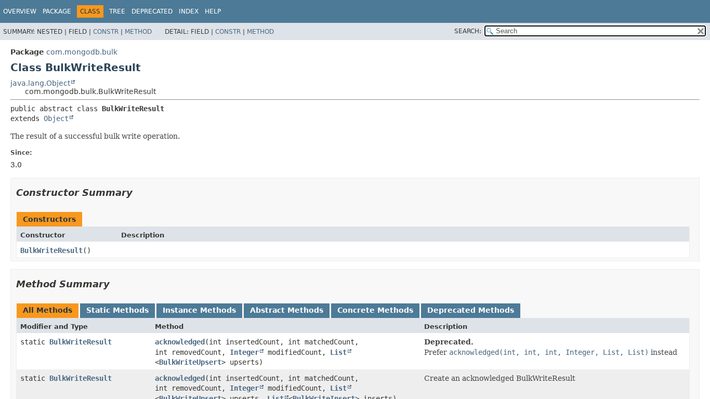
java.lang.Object (40, 83)
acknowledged (180, 342)
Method (138, 31)
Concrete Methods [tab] (375, 310)
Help (213, 11)
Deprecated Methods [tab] (470, 310)
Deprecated (152, 11)
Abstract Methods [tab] (286, 310)
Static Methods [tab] (117, 310)
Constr (106, 31)
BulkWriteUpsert (190, 362)
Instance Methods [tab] (199, 310)
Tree (117, 11)
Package (57, 11)
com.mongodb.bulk (81, 52)
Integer (244, 352)
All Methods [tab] (47, 310)
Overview (19, 11)
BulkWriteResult (51, 250)
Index (189, 11)
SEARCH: (467, 31)
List (338, 352)
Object (56, 118)
